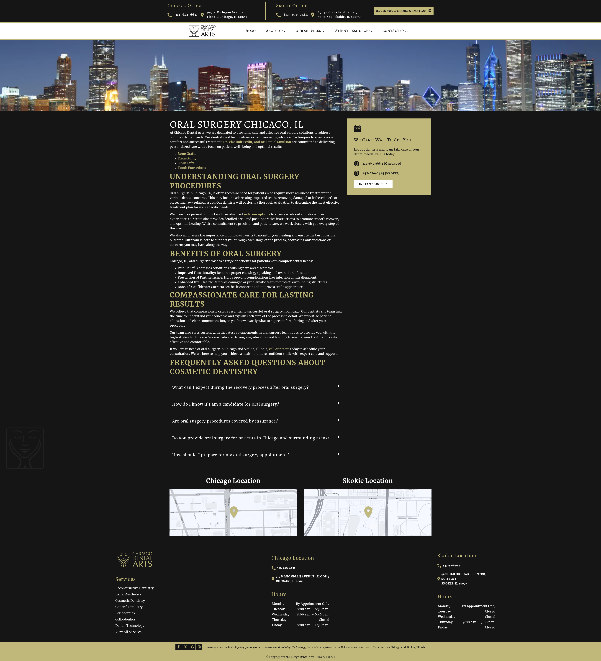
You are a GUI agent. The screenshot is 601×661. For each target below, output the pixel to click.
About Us (275, 30)
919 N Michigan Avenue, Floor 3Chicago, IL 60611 (302, 578)
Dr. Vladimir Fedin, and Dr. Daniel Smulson (257, 142)
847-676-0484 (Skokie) (381, 173)
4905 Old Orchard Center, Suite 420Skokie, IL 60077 (463, 579)
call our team (279, 349)
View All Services (128, 632)
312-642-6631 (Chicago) (381, 163)
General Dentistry (129, 607)
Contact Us (394, 30)
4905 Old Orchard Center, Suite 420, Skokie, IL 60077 (339, 14)
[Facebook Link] (178, 647)
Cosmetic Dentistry (130, 600)
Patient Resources (352, 30)
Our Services (308, 30)
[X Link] (185, 647)
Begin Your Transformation (401, 11)
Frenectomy (187, 158)
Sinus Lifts (186, 163)
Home (251, 30)
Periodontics (125, 613)
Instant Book (371, 184)
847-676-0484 (296, 14)
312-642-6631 (186, 14)
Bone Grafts (187, 153)
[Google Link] (192, 647)
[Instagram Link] (199, 647)
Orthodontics (125, 619)
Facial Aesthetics (128, 594)
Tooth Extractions (192, 167)
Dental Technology (129, 625)
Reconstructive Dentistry (134, 588)
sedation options (257, 214)
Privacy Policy (324, 657)
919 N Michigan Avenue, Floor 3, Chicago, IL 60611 (227, 14)
